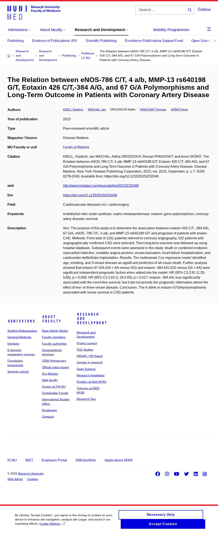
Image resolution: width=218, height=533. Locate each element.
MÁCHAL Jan (97, 109)
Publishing (15, 41)
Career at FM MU (54, 386)
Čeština (204, 9)
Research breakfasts (91, 375)
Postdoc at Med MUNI (91, 381)
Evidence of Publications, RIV (54, 41)
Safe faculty (50, 380)
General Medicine (19, 337)
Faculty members (53, 337)
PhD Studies (85, 349)
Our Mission (50, 373)
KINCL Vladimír (73, 109)
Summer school (18, 371)
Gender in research (90, 362)
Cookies (32, 479)
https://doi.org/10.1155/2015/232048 (90, 195)
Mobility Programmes (171, 30)
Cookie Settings (49, 523)
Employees (49, 410)
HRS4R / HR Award (90, 356)
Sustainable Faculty (55, 393)
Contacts (48, 416)
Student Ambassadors (22, 330)
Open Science (202, 41)
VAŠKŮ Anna (179, 109)
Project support (87, 343)
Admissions (21, 321)
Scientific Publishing (101, 41)
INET (29, 460)
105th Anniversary (54, 360)
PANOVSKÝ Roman (153, 109)
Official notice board (55, 367)
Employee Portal (54, 460)
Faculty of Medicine (76, 147)
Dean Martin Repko (55, 330)
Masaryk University (31, 473)
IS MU (12, 460)
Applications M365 (119, 460)
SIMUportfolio (85, 460)
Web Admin (15, 479)
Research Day (86, 399)
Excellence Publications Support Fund (154, 41)
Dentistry (13, 343)
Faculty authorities (54, 343)
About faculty (51, 319)
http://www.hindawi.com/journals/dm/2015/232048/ (101, 185)
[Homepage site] (33, 12)
